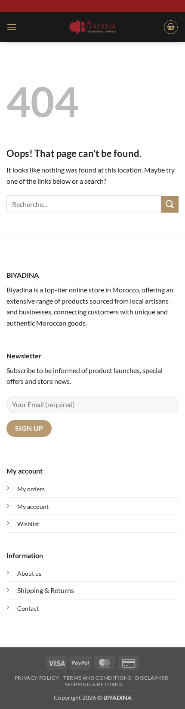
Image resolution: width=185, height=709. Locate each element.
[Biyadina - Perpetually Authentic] (93, 27)
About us (29, 573)
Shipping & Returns (45, 590)
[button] (11, 27)
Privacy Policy (37, 677)
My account (33, 506)
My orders (31, 489)
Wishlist (28, 523)
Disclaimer (151, 677)
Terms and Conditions (97, 677)
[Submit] (170, 204)
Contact (28, 608)
